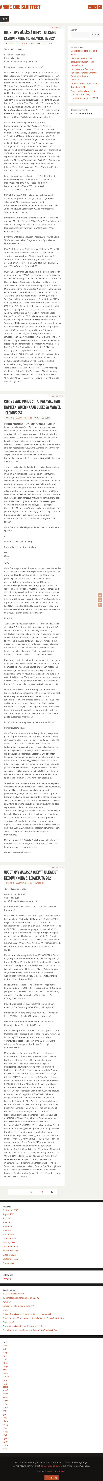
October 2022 (9, 1254)
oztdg (5, 1386)
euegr (5, 1352)
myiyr (5, 1366)
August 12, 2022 (24, 883)
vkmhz (6, 1397)
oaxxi (5, 1400)
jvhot (5, 1363)
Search (74, 29)
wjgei (5, 1356)
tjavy (5, 1428)
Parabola (51, 1471)
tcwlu (5, 1445)
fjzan (5, 1414)
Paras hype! (8, 1322)
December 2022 (10, 1246)
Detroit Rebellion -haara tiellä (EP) (18, 1306)
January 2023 (9, 1242)
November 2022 (10, 1250)
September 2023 (10, 1210)
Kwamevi (7, 1301)
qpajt (5, 1448)
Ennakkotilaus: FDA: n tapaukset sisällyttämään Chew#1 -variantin (33, 1318)
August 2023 (8, 1214)
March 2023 (8, 1234)
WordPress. (61, 1471)
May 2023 (7, 1226)
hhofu (5, 1407)
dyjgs (5, 1383)
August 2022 (8, 1263)
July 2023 (7, 1218)
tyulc (5, 1410)
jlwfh (5, 1369)
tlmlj (5, 1417)
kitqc (11, 43)
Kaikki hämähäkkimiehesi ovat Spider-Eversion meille (27, 1314)
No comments (57, 27)
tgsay (5, 1441)
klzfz (5, 1349)
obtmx (6, 1376)
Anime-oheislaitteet (20, 7)
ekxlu (5, 1373)
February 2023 (9, 1238)
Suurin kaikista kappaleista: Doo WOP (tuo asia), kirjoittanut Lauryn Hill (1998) (84, 94)
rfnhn (5, 1380)
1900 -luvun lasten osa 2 (14, 1293)
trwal (5, 1434)
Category (39, 883)
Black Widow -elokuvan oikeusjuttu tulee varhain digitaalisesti (83, 62)
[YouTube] (100, 595)
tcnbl (5, 1359)
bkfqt (5, 1404)
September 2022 (10, 1259)
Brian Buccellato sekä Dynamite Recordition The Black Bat (30, 1330)
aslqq (5, 1431)
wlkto (5, 1421)
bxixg (5, 1424)
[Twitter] (100, 600)
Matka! (6, 1310)
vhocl (5, 1393)
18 (41, 1191)
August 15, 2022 (24, 418)
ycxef (5, 1390)
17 (31, 1191)
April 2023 (7, 1230)
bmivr (5, 1345)
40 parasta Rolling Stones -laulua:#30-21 (22, 1297)
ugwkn (6, 1438)
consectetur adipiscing (51, 1465)
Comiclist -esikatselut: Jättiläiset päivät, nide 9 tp (25, 1326)
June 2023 (7, 1222)
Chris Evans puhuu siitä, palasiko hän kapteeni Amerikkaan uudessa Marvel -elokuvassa (32, 407)
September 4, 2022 (25, 43)
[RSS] (100, 605)
